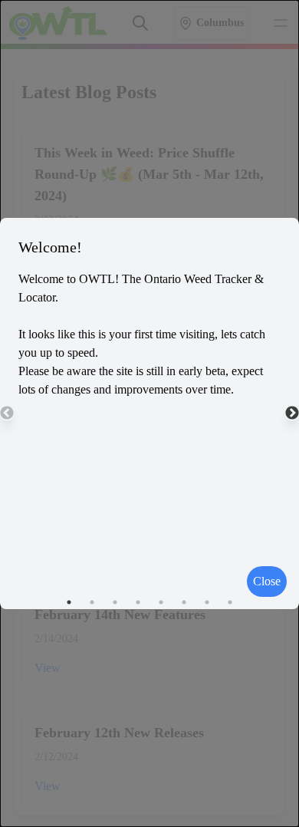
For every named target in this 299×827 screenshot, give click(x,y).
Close (267, 581)
